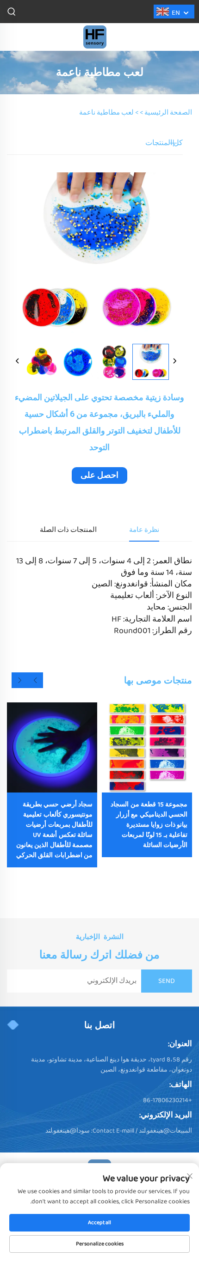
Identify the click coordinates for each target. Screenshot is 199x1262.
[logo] (94, 37)
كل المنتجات (164, 143)
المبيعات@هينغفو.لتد (165, 1131)
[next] (174, 362)
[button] (35, 680)
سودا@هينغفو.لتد (67, 1131)
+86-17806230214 (167, 1100)
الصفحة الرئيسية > (166, 112)
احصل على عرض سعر (99, 476)
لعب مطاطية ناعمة (106, 112)
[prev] (17, 362)
